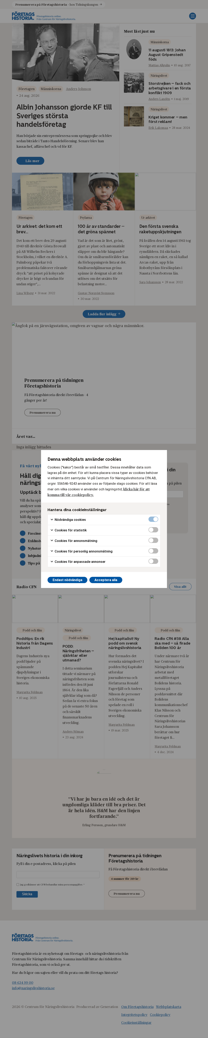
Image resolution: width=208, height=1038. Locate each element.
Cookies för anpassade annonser (79, 562)
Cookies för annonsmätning (75, 541)
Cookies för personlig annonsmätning (83, 551)
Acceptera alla (105, 580)
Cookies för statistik (70, 530)
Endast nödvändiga (67, 580)
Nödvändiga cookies (70, 520)
